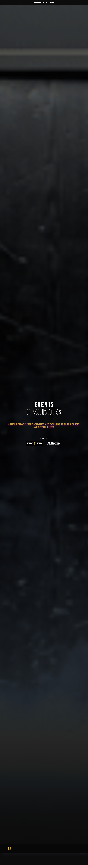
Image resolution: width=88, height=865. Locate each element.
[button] (84, 3)
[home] (11, 848)
